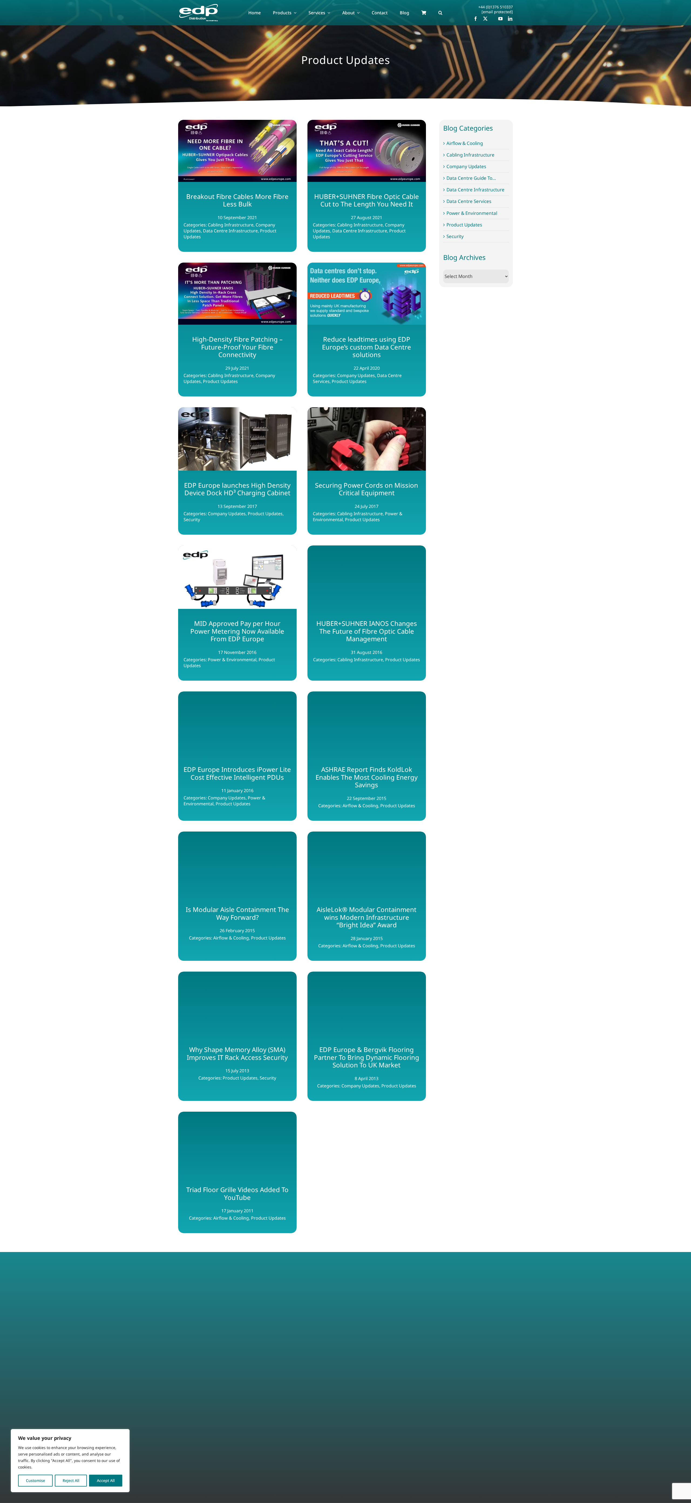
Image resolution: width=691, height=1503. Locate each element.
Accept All (106, 1480)
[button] (440, 12)
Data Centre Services (468, 201)
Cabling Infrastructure (470, 155)
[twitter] (485, 18)
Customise (35, 1480)
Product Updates (464, 225)
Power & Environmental (471, 213)
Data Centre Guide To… (471, 178)
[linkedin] (510, 18)
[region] (70, 1460)
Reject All (71, 1480)
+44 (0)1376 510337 (495, 6)
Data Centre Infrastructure (475, 190)
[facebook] (475, 18)
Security (455, 236)
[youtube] (500, 18)
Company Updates (466, 166)
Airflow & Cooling (464, 143)
